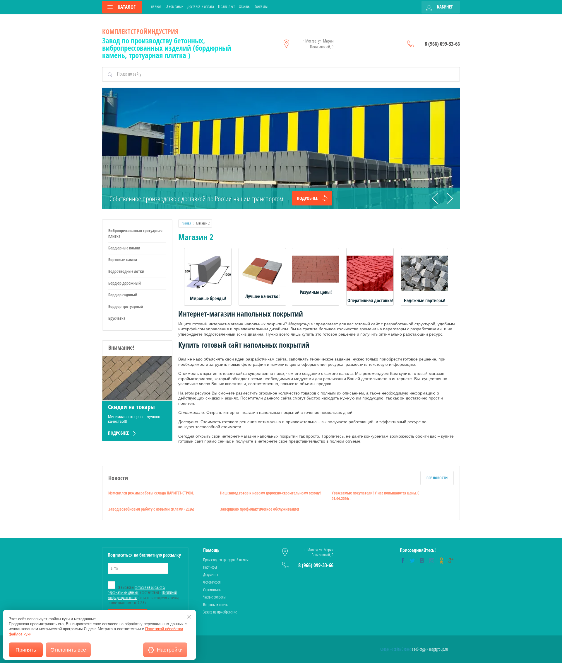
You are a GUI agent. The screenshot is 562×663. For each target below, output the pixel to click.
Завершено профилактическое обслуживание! (259, 509)
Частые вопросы (214, 597)
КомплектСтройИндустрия (140, 31)
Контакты (261, 6)
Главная (156, 6)
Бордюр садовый (122, 295)
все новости (437, 477)
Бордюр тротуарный (125, 306)
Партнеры (210, 567)
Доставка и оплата (200, 6)
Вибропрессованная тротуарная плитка (135, 233)
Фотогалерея (211, 582)
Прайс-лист (226, 6)
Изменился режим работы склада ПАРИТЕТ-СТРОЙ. (151, 493)
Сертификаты (212, 589)
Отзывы (244, 6)
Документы (210, 574)
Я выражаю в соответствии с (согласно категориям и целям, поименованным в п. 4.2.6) (143, 595)
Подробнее (307, 198)
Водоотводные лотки (126, 271)
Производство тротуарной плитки (226, 559)
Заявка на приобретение (220, 612)
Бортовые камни (122, 259)
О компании (174, 6)
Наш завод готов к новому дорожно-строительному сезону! (270, 493)
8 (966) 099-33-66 (442, 43)
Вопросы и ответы (215, 604)
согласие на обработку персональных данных (136, 589)
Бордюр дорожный (124, 283)
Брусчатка (117, 318)
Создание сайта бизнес (395, 649)
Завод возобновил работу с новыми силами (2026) (151, 509)
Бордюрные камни (124, 248)
